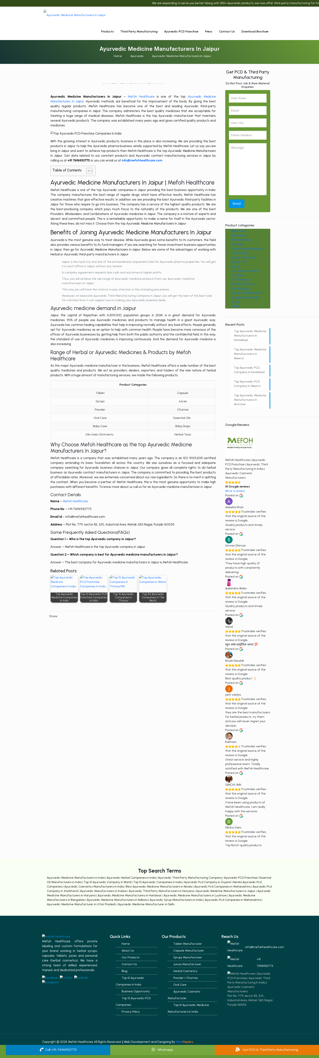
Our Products (130, 957)
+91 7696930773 (265, 962)
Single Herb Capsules (245, 297)
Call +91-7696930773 (61, 1050)
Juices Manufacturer (187, 964)
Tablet (235, 306)
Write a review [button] (235, 491)
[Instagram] (303, 16)
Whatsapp (165, 1050)
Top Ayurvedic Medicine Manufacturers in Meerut (250, 354)
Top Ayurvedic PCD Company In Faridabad (249, 370)
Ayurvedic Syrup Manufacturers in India (176, 900)
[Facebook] (287, 16)
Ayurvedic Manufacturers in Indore (103, 891)
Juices (235, 266)
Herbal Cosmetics (243, 257)
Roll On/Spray (240, 288)
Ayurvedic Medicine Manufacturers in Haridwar (130, 895)
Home (118, 56)
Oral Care (237, 275)
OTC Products (240, 279)
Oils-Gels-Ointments (245, 271)
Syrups (235, 302)
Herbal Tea (238, 262)
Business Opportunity (136, 991)
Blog (124, 971)
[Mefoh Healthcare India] (75, 15)
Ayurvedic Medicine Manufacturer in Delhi (146, 904)
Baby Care (238, 231)
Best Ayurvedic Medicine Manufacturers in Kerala (159, 886)
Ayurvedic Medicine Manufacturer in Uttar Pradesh (82, 904)
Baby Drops (238, 235)
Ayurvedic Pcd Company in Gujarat (208, 882)
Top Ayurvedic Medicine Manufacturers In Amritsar (250, 400)
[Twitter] (292, 16)
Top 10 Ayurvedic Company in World (108, 882)
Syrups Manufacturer (187, 957)
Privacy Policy (131, 1011)
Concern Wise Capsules (247, 248)
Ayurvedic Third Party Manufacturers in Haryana (162, 891)
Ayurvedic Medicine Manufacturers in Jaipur (226, 891)
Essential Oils (239, 253)
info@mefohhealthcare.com (261, 947)
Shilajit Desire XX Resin (246, 293)
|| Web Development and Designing (146, 1042)
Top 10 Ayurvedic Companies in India (157, 882)
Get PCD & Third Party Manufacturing (270, 1050)
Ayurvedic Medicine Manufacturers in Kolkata (117, 900)
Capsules (237, 244)
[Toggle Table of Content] (87, 171)
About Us (128, 950)
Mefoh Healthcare (141, 96)
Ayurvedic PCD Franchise (241, 877)
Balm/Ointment (241, 240)
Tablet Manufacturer (187, 943)
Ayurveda (136, 56)
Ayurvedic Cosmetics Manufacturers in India (94, 886)
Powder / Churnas (185, 978)
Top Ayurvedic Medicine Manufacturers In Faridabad (250, 335)
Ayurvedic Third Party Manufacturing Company (190, 877)
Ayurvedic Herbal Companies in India (131, 877)
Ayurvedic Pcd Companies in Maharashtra (222, 886)
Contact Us (129, 964)
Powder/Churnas (242, 284)
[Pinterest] (298, 16)
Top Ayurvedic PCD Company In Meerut (247, 384)
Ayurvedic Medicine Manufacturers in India (76, 877)
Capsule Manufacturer (188, 950)
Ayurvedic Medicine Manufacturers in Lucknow (195, 895)
